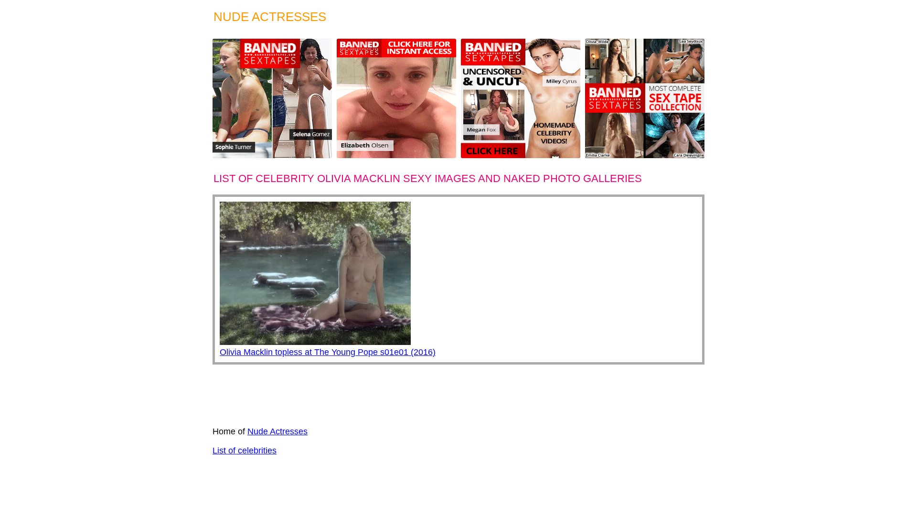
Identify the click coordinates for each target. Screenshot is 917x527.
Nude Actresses (277, 431)
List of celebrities (245, 450)
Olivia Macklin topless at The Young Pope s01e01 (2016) (328, 352)
